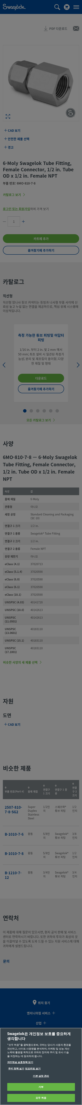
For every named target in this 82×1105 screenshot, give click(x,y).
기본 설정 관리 (41, 1076)
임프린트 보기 (33, 1068)
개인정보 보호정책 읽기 (20, 1062)
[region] (41, 1066)
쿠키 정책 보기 (16, 1068)
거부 (41, 1087)
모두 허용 (41, 1098)
